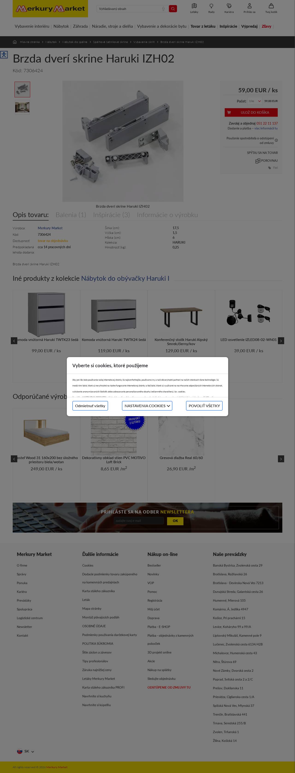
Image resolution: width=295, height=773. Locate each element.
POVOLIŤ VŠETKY (204, 405)
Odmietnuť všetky (90, 405)
